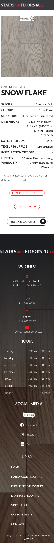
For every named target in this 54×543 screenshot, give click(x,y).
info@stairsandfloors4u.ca (27, 331)
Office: (27, 316)
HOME (15, 467)
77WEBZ (28, 539)
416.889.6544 (27, 303)
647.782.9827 (27, 321)
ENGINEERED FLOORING (27, 486)
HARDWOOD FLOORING (27, 476)
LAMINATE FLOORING (25, 495)
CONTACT (17, 524)
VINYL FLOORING (22, 505)
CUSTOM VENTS (21, 514)
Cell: (27, 298)
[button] (27, 193)
